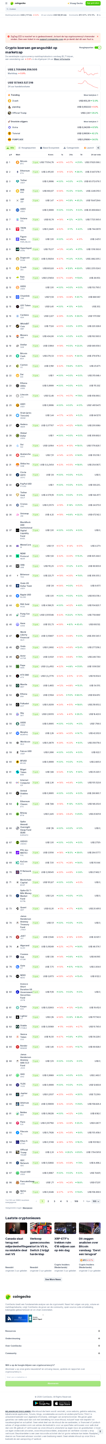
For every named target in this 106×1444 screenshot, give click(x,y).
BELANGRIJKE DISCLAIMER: (18, 1411)
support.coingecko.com (51, 39)
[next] (83, 1201)
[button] (53, 1279)
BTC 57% (83, 15)
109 (76, 1201)
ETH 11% (91, 15)
